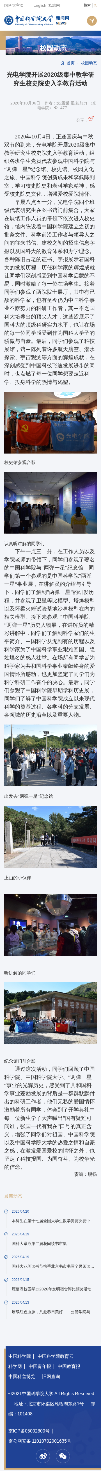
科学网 (15, 1366)
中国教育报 (69, 1366)
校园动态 (53, 48)
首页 (71, 63)
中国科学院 (19, 1356)
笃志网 (54, 5)
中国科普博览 (21, 1376)
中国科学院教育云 (56, 1356)
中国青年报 (40, 1366)
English (39, 5)
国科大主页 (14, 5)
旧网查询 (51, 1376)
